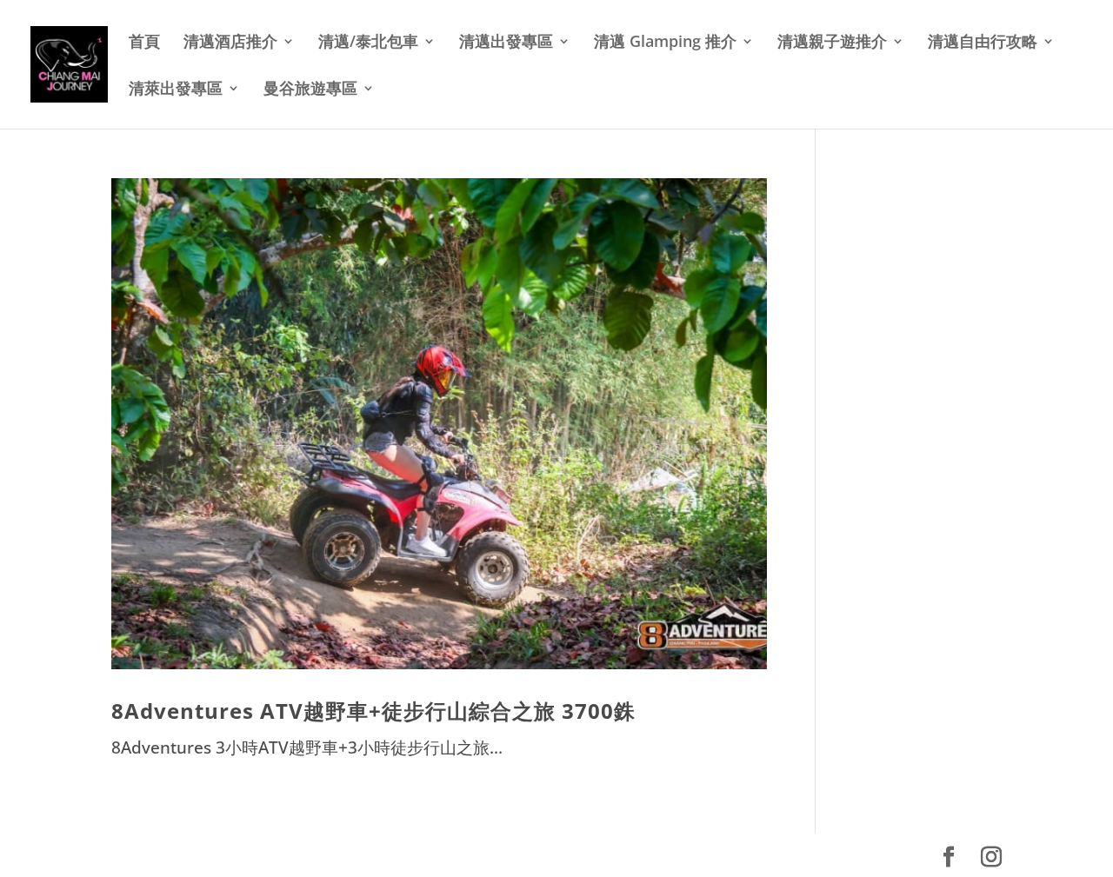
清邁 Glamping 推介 (665, 43)
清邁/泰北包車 (368, 43)
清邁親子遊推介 (832, 43)
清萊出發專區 (176, 90)
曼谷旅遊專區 (310, 90)
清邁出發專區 (506, 43)
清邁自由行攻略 (982, 43)
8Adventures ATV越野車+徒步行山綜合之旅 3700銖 (373, 710)
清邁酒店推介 (230, 43)
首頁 (144, 43)
